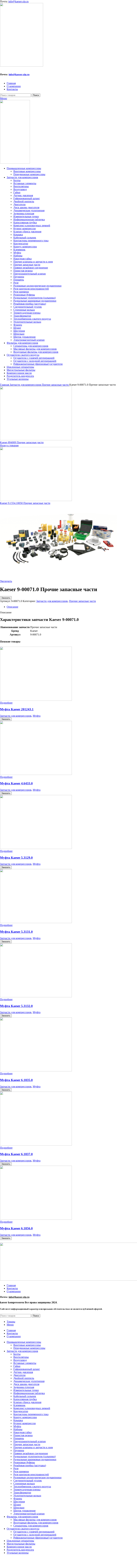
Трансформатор (22, 315)
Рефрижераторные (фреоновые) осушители (38, 364)
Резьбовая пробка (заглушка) (29, 303)
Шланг (17, 327)
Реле (16, 282)
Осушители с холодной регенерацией (34, 361)
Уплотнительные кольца (27, 321)
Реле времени (21, 291)
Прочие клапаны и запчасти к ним (33, 261)
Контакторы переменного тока (30, 240)
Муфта (17, 252)
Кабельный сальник (24, 237)
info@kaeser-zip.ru (18, 1)
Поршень (18, 279)
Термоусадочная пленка (26, 312)
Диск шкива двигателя (26, 207)
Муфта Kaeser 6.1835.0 (16, 1080)
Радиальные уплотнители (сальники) (34, 297)
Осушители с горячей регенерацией (33, 358)
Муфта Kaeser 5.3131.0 (16, 931)
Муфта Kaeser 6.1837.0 (16, 1154)
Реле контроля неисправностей (31, 288)
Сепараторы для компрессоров (30, 345)
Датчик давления (23, 195)
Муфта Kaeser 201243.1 (17, 709)
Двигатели (19, 204)
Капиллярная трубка (25, 222)
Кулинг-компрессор (24, 228)
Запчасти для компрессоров (26, 384)
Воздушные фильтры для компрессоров (35, 351)
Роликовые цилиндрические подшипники (37, 285)
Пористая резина (23, 270)
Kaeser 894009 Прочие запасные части (22, 442)
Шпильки (18, 333)
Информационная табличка (29, 219)
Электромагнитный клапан (29, 339)
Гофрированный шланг (26, 198)
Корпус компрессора (25, 246)
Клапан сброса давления (27, 231)
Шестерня (19, 330)
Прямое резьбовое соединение (30, 267)
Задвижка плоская (23, 213)
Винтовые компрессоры (27, 171)
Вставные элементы (24, 183)
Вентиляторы (21, 186)
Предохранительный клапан (29, 273)
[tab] (72, 606)
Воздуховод (20, 189)
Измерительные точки (26, 216)
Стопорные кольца (24, 309)
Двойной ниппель (23, 201)
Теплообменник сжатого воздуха (32, 318)
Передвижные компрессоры (29, 174)
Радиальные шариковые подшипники (34, 300)
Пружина (18, 276)
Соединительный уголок (27, 306)
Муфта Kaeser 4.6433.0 (16, 783)
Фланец (17, 324)
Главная (5, 384)
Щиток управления (24, 336)
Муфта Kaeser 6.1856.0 (16, 1228)
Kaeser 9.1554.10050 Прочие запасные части (25, 503)
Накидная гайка (22, 258)
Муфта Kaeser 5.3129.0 (16, 857)
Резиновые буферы (24, 294)
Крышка (18, 234)
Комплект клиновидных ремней (31, 225)
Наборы (17, 255)
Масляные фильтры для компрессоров (35, 348)
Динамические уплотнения (28, 210)
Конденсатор (20, 243)
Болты (17, 180)
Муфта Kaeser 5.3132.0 (16, 1006)
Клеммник (19, 249)
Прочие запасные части (26, 264)
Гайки (16, 192)
